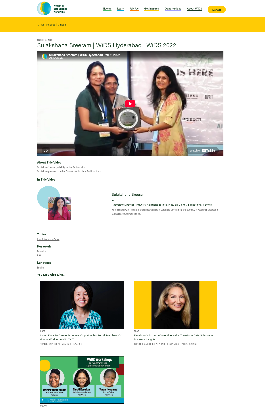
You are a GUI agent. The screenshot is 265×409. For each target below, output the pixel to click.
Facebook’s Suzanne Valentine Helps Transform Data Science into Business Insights (174, 337)
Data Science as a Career (48, 239)
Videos (62, 24)
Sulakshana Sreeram (128, 194)
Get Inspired (48, 24)
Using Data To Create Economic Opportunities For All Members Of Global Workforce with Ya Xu (80, 337)
